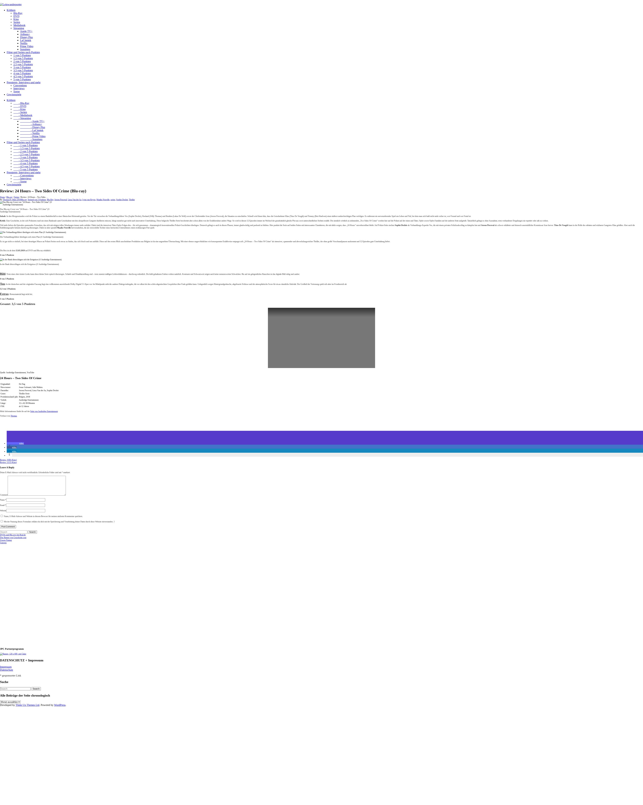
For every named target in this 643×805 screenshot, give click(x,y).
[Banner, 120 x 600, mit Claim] (13, 654)
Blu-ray (9, 197)
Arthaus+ (25, 34)
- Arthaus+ (31, 124)
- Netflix (30, 133)
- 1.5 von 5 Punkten (26, 148)
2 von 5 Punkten (22, 61)
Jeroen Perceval (60, 199)
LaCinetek (25, 40)
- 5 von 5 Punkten (25, 169)
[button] (15, 443)
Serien (16, 22)
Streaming (18, 28)
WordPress (59, 705)
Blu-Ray (17, 13)
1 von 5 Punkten (22, 55)
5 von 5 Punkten (22, 79)
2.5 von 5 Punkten (23, 64)
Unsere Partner (6, 540)
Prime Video (26, 46)
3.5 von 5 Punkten (23, 70)
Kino (16, 19)
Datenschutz (6, 669)
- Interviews (22, 178)
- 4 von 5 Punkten (25, 163)
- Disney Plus (32, 127)
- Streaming (22, 118)
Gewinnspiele (14, 94)
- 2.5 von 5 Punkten (26, 154)
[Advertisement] (21, 594)
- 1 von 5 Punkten (25, 145)
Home (2, 197)
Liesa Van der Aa (74, 199)
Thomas (6, 199)
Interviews (18, 88)
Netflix (23, 43)
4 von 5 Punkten (22, 73)
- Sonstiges (31, 139)
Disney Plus (26, 37)
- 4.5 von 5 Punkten (26, 166)
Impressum (6, 666)
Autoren (3, 543)
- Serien (20, 112)
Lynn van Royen (88, 199)
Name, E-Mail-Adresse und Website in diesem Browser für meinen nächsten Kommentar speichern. (43, 516)
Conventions (20, 85)
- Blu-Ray (21, 103)
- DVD (19, 106)
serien (113, 199)
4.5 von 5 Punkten (23, 76)
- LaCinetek (31, 130)
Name (3, 500)
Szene (16, 91)
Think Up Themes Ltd (27, 705)
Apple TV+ (26, 31)
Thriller (132, 199)
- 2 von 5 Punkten (25, 151)
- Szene (20, 181)
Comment (4, 495)
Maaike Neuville (103, 199)
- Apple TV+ (32, 121)
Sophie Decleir (122, 199)
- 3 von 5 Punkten (25, 157)
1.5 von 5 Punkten (23, 58)
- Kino (19, 109)
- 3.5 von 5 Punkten (26, 160)
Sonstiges (25, 49)
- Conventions (23, 175)
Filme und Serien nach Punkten (23, 52)
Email (3, 505)
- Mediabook (22, 115)
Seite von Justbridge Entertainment (44, 411)
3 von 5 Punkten (22, 67)
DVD (16, 16)
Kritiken (11, 10)
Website (3, 510)
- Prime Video (33, 136)
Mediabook (19, 25)
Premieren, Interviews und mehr (24, 82)
